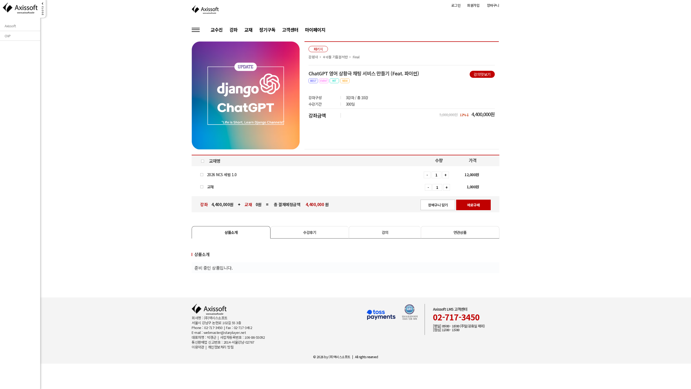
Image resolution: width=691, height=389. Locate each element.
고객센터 (290, 30)
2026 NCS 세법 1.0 (221, 174)
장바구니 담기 (438, 204)
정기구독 (267, 30)
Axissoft (10, 26)
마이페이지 (315, 30)
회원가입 (473, 5)
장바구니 (493, 5)
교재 (248, 30)
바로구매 (473, 204)
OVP (8, 36)
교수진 (217, 30)
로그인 (456, 5)
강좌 (233, 30)
